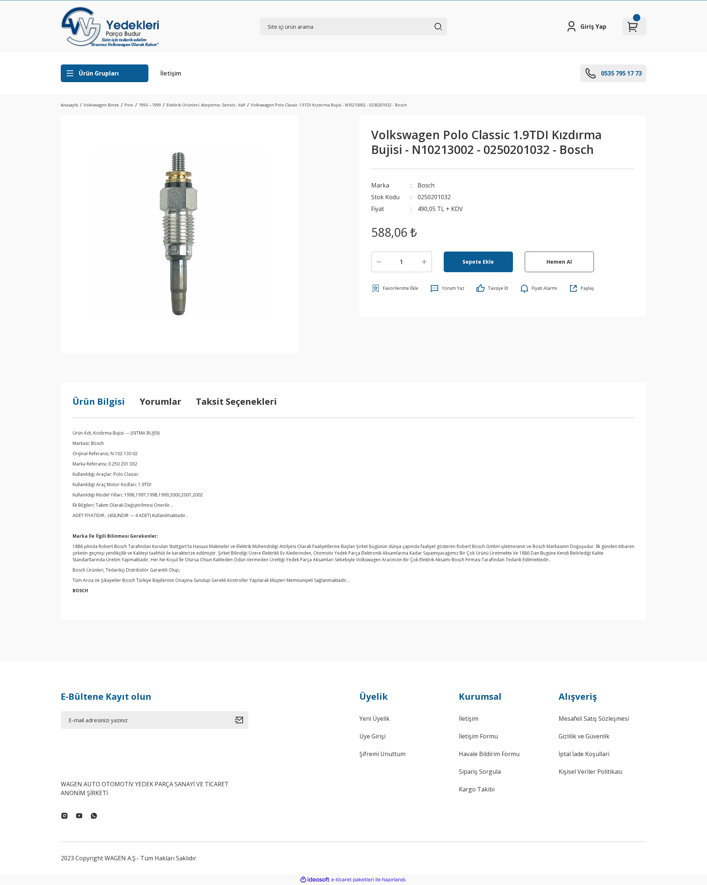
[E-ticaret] (352, 880)
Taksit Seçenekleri (236, 401)
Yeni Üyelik (374, 718)
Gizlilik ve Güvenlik (584, 736)
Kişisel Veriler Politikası (590, 772)
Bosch (426, 185)
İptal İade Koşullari (584, 754)
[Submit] (241, 720)
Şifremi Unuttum (382, 754)
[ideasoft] (315, 879)
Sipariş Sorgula (480, 772)
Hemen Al (559, 261)
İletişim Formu (478, 736)
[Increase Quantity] (424, 262)
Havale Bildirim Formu (489, 754)
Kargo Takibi (477, 789)
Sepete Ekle (478, 261)
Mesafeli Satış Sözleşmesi (594, 718)
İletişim (170, 73)
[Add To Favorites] (394, 288)
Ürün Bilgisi (99, 401)
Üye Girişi (372, 736)
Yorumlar (160, 401)
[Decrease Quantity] (379, 262)
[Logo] (110, 26)
